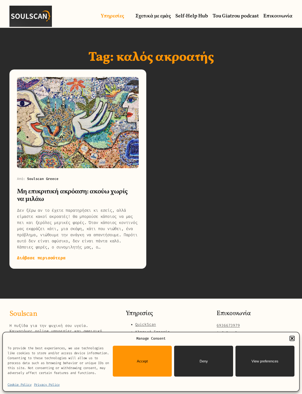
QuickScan (145, 324)
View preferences (265, 361)
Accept (142, 361)
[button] (292, 338)
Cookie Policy (20, 384)
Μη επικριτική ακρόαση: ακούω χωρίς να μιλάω (72, 195)
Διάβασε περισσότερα (41, 258)
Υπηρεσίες (112, 16)
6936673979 (228, 325)
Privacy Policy (47, 384)
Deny (204, 361)
